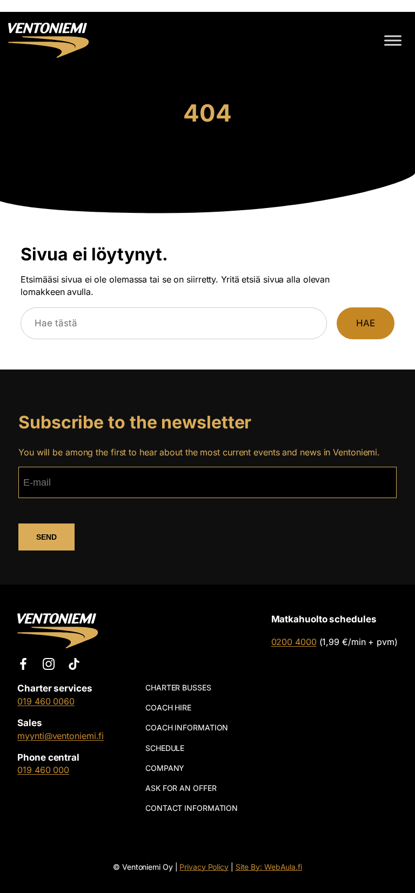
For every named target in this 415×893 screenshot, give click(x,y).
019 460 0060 (46, 701)
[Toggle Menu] (392, 40)
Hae (365, 323)
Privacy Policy (204, 866)
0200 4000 (294, 641)
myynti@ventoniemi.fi (60, 735)
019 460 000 (43, 769)
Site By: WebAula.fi (269, 866)
